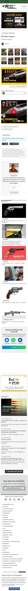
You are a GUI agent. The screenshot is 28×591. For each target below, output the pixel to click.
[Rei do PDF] (14, 363)
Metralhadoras (7, 511)
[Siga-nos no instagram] (10, 499)
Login (5, 143)
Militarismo (6, 552)
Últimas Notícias (7, 556)
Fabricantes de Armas (8, 522)
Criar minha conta (13, 488)
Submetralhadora (7, 519)
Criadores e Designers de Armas (11, 561)
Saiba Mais (14, 192)
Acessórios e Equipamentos (10, 554)
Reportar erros (21, 86)
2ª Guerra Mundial (8, 526)
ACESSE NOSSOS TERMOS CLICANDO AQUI (13, 585)
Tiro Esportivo (6, 530)
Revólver (5, 506)
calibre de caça (7, 129)
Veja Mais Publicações (14, 471)
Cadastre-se (15, 143)
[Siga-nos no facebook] (5, 499)
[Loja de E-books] (14, 56)
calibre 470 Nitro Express (10, 126)
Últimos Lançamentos (9, 563)
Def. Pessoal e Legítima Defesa (11, 541)
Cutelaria (5, 539)
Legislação (5, 537)
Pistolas (5, 515)
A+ (14, 86)
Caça (3, 528)
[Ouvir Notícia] (3, 93)
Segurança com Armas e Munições (12, 559)
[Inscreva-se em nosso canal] (18, 499)
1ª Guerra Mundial (8, 508)
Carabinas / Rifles (7, 535)
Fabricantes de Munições (9, 565)
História (5, 517)
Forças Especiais (7, 532)
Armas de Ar (6, 545)
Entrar (14, 347)
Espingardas (6, 513)
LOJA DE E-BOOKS (7, 567)
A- (10, 86)
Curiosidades (6, 524)
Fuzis (4, 550)
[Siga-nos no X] (14, 499)
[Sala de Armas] (9, 6)
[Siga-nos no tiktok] (23, 499)
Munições (5, 548)
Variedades (5, 543)
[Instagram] (14, 187)
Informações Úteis (8, 504)
